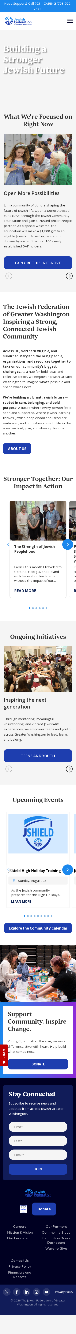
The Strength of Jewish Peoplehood (37, 503)
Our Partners (56, 1226)
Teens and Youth (38, 755)
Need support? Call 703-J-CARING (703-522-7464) (38, 6)
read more (25, 590)
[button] (8, 544)
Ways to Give (56, 1248)
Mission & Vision (20, 1232)
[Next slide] (69, 276)
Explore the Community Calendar (38, 928)
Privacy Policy (19, 1266)
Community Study (56, 1232)
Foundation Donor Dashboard (56, 1240)
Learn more (21, 901)
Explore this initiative (38, 262)
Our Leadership (20, 1238)
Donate (38, 1064)
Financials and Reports (19, 1274)
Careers (19, 1226)
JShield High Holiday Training (34, 870)
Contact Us (20, 1260)
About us (17, 448)
